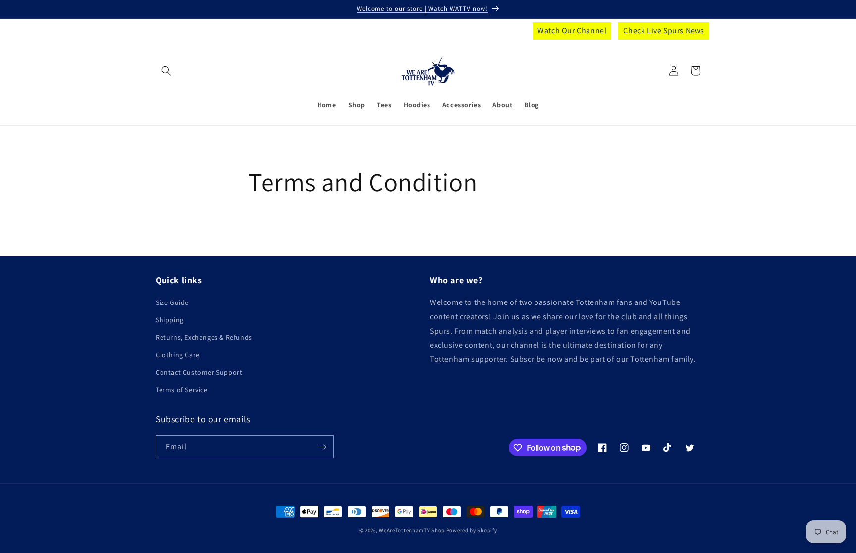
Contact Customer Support (199, 372)
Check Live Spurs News (663, 30)
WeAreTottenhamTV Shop (412, 530)
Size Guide (172, 302)
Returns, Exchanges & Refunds (204, 337)
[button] (166, 71)
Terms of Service (182, 389)
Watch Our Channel (571, 30)
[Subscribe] (322, 446)
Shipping (170, 319)
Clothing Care (178, 355)
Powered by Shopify (471, 530)
